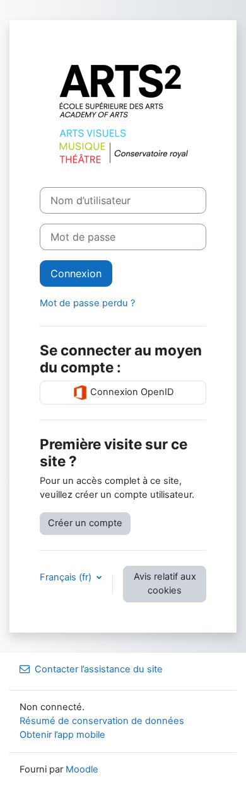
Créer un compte (85, 523)
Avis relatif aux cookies (165, 583)
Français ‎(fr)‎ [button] (67, 577)
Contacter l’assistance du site (99, 669)
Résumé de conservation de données (102, 721)
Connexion (76, 273)
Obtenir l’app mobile (62, 734)
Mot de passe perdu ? (87, 303)
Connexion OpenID (131, 392)
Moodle (82, 769)
